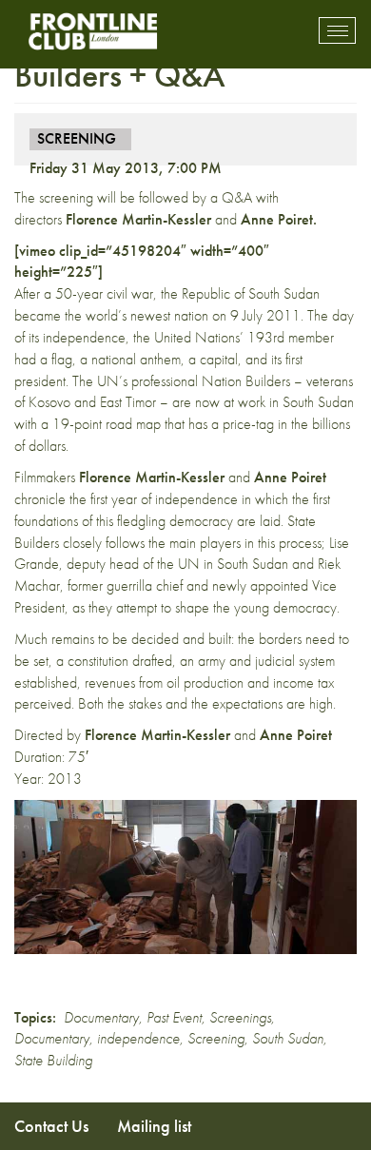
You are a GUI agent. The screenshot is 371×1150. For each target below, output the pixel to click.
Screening (215, 1038)
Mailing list (154, 1126)
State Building (53, 1060)
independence (138, 1038)
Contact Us (51, 1126)
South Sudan (287, 1038)
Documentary (101, 1017)
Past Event (174, 1017)
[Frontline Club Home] (92, 31)
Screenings (240, 1017)
